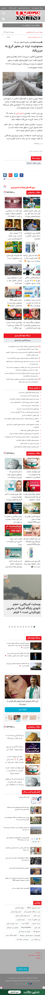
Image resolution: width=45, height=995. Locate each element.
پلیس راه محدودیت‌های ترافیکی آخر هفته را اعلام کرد (24, 399)
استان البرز (20, 113)
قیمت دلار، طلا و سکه (34, 955)
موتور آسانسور (19, 908)
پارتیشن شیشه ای (24, 931)
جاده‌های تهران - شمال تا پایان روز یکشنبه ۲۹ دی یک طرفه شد (22, 437)
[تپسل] (1, 987)
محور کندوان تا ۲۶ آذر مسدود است (29, 396)
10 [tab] (9, 627)
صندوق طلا (36, 931)
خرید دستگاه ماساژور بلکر (32, 912)
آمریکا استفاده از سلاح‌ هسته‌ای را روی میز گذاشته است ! (22, 358)
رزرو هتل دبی (35, 939)
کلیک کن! (22, 709)
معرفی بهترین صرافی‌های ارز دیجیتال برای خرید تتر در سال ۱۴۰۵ (17, 839)
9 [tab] (12, 627)
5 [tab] (23, 627)
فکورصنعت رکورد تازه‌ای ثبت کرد (20, 888)
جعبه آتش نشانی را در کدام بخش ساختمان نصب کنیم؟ (17, 849)
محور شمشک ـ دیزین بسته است (30, 406)
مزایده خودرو (21, 919)
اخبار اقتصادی (30, 32)
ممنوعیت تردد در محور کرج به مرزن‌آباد (23, 48)
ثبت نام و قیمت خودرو (34, 37)
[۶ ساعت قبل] (36, 656)
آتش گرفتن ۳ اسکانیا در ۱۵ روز (30, 415)
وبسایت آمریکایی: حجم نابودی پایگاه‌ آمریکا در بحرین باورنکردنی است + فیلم (23, 608)
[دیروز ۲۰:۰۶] (36, 646)
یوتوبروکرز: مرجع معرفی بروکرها (30, 935)
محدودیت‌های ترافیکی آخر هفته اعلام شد (27, 440)
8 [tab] (15, 627)
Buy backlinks (26, 927)
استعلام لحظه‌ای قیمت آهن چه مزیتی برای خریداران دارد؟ (17, 859)
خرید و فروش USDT (33, 908)
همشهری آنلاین (28, 15)
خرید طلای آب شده (34, 919)
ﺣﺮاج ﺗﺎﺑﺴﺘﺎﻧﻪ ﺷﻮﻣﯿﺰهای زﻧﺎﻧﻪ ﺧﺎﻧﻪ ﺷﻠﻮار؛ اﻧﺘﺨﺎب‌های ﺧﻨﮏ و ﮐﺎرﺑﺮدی (18, 808)
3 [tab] (28, 627)
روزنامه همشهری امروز (37, 8)
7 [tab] (17, 627)
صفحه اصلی (39, 32)
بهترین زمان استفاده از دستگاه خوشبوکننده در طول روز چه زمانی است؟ (16, 818)
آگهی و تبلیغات (12, 8)
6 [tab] (20, 627)
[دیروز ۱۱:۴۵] (36, 810)
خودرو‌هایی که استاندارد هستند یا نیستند (28, 409)
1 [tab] (34, 627)
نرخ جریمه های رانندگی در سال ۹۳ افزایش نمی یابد (25, 412)
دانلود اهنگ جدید (11, 935)
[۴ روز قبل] (36, 861)
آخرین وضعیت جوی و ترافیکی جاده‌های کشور (26, 447)
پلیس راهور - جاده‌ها (33, 163)
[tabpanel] (23, 595)
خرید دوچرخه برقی (12, 923)
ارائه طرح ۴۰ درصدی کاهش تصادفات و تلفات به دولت (24, 434)
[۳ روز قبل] (36, 840)
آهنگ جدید (25, 923)
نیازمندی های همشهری (24, 8)
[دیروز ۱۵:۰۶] (36, 800)
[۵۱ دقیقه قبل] (23, 587)
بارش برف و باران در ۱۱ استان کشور (29, 443)
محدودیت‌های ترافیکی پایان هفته (29, 430)
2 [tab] (31, 627)
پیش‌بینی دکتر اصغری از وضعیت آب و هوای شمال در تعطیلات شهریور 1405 (17, 879)
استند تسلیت (36, 923)
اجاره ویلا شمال (16, 912)
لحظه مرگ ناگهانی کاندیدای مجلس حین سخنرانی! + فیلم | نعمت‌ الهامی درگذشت (18, 654)
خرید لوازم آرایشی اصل (23, 915)
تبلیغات (38, 958)
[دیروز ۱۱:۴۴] (36, 820)
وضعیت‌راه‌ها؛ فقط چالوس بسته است (29, 393)
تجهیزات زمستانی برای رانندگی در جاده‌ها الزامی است (24, 402)
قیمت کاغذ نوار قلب (23, 797)
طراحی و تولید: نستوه (22, 984)
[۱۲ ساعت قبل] (36, 666)
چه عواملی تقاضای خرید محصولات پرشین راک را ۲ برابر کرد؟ (16, 829)
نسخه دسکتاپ (22, 969)
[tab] (23, 335)
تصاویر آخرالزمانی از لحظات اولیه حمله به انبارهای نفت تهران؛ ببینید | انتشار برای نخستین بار (18, 645)
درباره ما (38, 953)
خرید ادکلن (36, 915)
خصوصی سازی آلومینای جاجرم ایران (19, 868)
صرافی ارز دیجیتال (12, 927)
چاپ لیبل (37, 927)
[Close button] (43, 987)
